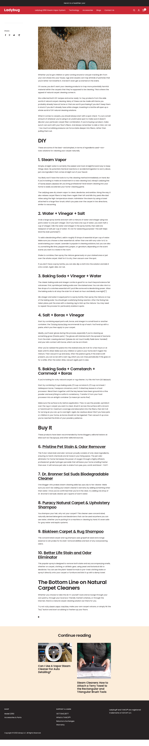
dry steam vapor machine (57, 606)
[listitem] (5, 35)
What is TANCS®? (63, 717)
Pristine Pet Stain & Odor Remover (74, 446)
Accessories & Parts (12, 717)
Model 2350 (9, 713)
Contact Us (109, 10)
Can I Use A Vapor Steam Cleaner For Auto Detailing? (54, 669)
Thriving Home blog (59, 324)
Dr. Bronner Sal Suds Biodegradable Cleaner (73, 476)
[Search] (134, 10)
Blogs (98, 10)
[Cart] (143, 10)
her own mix (83, 484)
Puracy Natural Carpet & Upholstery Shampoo (74, 505)
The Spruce (54, 437)
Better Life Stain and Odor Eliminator (64, 555)
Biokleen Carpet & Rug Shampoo (73, 531)
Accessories (88, 10)
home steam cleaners (49, 183)
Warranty (60, 724)
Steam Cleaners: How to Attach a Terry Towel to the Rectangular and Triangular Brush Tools (92, 687)
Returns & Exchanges (65, 721)
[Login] (139, 10)
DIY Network (105, 379)
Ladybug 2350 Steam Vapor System (50, 10)
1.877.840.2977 (62, 713)
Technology (74, 10)
